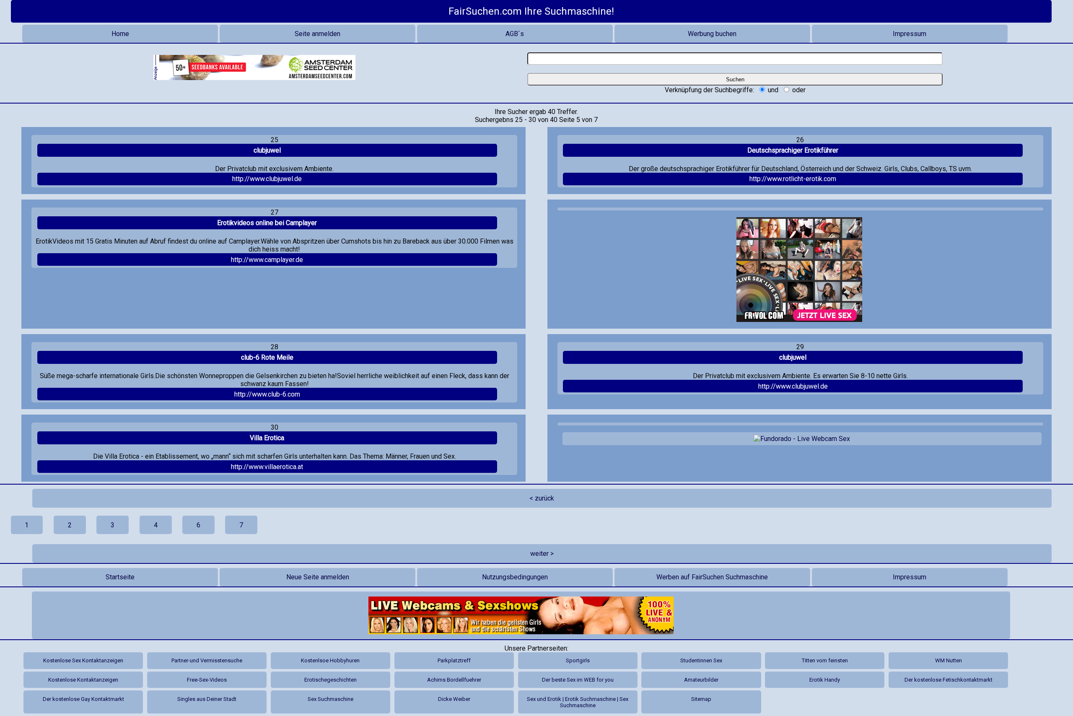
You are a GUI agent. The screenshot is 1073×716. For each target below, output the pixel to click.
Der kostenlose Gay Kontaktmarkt (83, 699)
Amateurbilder (701, 680)
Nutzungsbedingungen (515, 577)
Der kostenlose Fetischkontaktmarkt (949, 680)
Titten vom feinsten (825, 660)
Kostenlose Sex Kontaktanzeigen (83, 660)
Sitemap (701, 699)
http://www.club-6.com (267, 394)
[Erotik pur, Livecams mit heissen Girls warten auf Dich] (521, 615)
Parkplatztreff (454, 660)
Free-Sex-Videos (207, 680)
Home (120, 34)
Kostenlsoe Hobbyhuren (330, 660)
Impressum (909, 34)
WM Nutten (948, 660)
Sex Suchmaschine (330, 699)
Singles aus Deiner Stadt (206, 699)
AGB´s (514, 34)
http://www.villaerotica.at (267, 467)
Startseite (120, 577)
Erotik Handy (824, 680)
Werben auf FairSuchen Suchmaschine (712, 577)
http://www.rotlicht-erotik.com (792, 179)
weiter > (542, 554)
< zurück (541, 498)
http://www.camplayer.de (267, 260)
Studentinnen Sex (701, 660)
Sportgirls (578, 660)
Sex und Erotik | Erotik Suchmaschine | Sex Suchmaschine (577, 702)
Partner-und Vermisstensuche (206, 660)
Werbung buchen (712, 34)
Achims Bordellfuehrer (454, 680)
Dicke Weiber (454, 699)
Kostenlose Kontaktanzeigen (83, 680)
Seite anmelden (317, 34)
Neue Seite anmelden (317, 577)
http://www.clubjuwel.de (267, 179)
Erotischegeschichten (330, 680)
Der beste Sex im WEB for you (578, 680)
